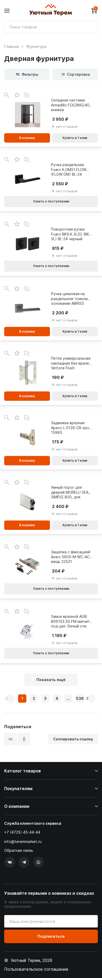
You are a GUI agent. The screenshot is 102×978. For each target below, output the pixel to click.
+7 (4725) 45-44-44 (22, 832)
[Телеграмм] (24, 862)
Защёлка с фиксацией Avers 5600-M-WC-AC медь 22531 (70, 556)
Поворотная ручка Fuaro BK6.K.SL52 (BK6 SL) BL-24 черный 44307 (71, 234)
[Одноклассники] (24, 739)
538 (80, 698)
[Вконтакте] (9, 862)
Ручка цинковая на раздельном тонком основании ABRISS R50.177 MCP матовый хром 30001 (71, 298)
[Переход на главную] (50, 10)
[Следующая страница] (91, 698)
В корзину (27, 138)
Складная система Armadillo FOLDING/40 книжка (70, 105)
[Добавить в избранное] (17, 95)
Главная (11, 47)
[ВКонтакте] (10, 739)
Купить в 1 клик (75, 138)
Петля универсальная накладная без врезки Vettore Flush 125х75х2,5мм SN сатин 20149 (71, 363)
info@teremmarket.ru (23, 841)
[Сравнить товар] (26, 95)
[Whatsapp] (38, 862)
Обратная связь (18, 850)
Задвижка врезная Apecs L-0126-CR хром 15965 (71, 427)
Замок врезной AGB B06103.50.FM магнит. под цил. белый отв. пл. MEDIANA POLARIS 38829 (70, 621)
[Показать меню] (7, 11)
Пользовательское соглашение (36, 969)
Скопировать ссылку (73, 739)
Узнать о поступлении (51, 201)
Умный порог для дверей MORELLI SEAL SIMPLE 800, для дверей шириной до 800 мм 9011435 (70, 492)
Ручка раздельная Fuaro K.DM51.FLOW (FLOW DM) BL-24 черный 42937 (68, 169)
